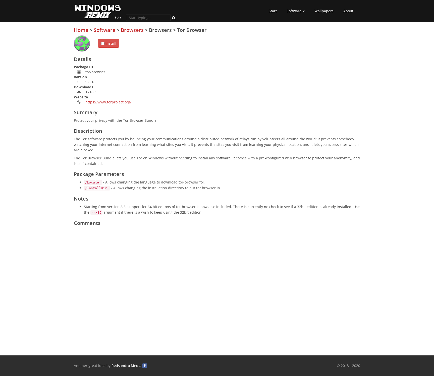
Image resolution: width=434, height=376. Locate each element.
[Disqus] (217, 291)
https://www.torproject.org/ (108, 102)
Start (273, 11)
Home (81, 30)
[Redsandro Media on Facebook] (144, 365)
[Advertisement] (322, 62)
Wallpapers (324, 11)
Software (294, 11)
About (348, 11)
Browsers (132, 30)
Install (110, 43)
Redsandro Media (126, 365)
